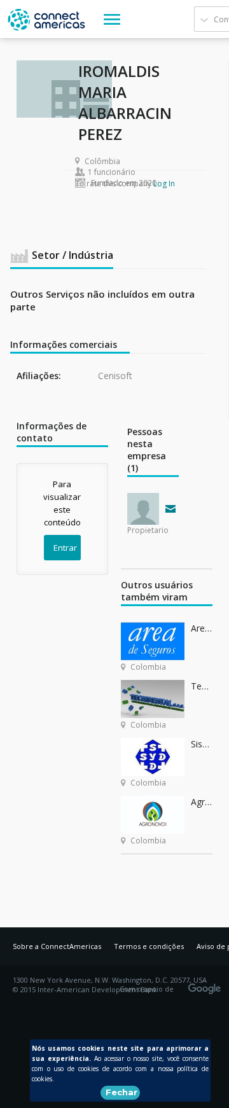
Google (206, 984)
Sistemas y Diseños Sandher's (201, 744)
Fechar (121, 1092)
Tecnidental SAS (201, 686)
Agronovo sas (201, 802)
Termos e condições (149, 946)
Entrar (65, 547)
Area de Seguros (201, 628)
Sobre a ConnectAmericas (57, 946)
